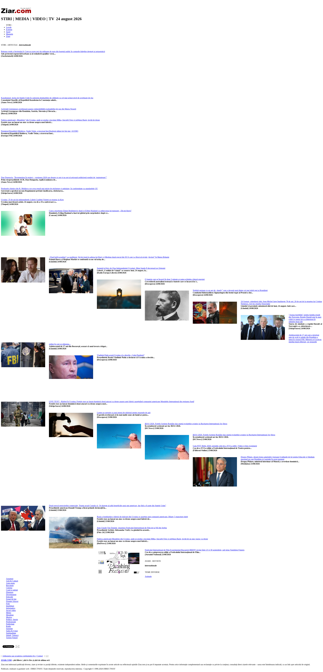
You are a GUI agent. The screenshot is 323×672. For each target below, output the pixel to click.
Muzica (9, 617)
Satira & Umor (12, 631)
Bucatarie (10, 585)
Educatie (9, 597)
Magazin (9, 34)
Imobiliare (10, 606)
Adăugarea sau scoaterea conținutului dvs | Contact (22, 656)
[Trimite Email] (17, 647)
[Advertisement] (76, 79)
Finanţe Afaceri (12, 601)
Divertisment (11, 594)
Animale (148, 576)
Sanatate (9, 629)
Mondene (10, 615)
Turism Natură (12, 638)
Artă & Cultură (12, 581)
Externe (9, 29)
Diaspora (9, 592)
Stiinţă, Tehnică (12, 635)
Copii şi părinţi (12, 590)
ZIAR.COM (6, 660)
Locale (8, 27)
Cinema (9, 588)
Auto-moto (10, 583)
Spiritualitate (11, 633)
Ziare (8, 36)
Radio (8, 626)
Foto (8, 604)
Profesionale (11, 622)
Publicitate (10, 624)
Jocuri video (11, 610)
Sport (8, 32)
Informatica (10, 608)
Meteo (8, 613)
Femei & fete (11, 599)
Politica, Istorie (12, 619)
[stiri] (16, 13)
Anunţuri (9, 579)
